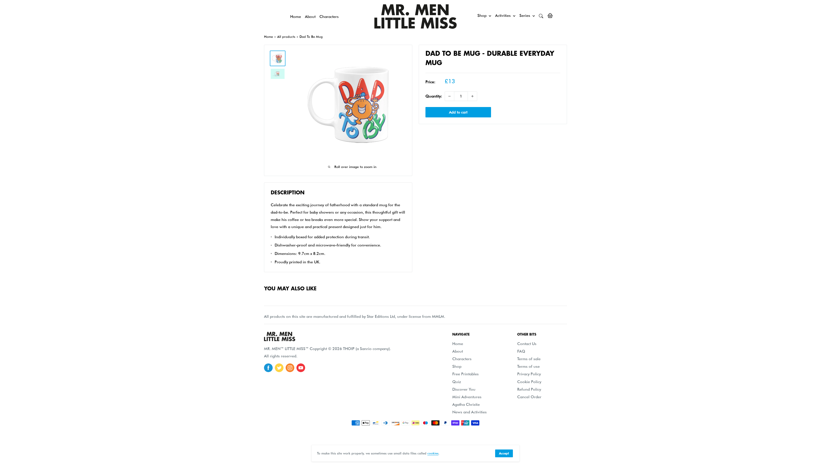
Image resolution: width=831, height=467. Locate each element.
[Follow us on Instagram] (290, 367)
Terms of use (528, 366)
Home (295, 16)
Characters (329, 16)
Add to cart (458, 112)
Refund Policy (529, 389)
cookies (432, 453)
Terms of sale (529, 359)
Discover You (463, 389)
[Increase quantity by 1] (472, 96)
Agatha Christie (466, 404)
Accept (504, 453)
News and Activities (469, 412)
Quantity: (433, 96)
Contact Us (526, 343)
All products (286, 37)
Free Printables (465, 374)
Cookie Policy (529, 381)
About (310, 16)
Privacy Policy (529, 374)
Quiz (456, 381)
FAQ (521, 351)
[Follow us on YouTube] (300, 367)
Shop (481, 15)
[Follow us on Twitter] (279, 367)
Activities (503, 15)
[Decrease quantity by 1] (449, 96)
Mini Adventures (467, 397)
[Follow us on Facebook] (268, 367)
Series (524, 15)
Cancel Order (529, 397)
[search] (541, 15)
